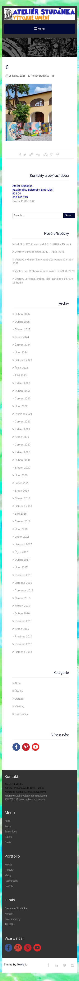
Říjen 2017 (21, 552)
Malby (8, 875)
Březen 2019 (22, 498)
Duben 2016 (22, 613)
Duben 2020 (22, 459)
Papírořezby (11, 880)
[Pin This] (57, 154)
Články (19, 691)
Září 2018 (21, 513)
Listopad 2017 (23, 544)
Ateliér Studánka (40, 75)
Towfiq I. (22, 964)
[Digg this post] (38, 154)
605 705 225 (20, 197)
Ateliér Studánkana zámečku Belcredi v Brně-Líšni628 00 (32, 189)
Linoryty (9, 870)
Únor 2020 (21, 475)
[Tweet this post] (24, 154)
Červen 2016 (22, 598)
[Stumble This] (45, 154)
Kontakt (9, 913)
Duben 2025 (22, 321)
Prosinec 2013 (23, 644)
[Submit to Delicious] (31, 154)
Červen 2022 (22, 398)
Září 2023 (21, 375)
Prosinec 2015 (23, 621)
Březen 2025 (22, 329)
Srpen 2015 (22, 628)
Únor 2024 (21, 352)
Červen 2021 (22, 421)
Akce (18, 683)
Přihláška (10, 924)
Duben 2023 (22, 390)
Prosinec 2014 (23, 636)
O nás (8, 842)
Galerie (8, 837)
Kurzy (8, 826)
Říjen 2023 (21, 367)
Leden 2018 (22, 536)
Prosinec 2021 (23, 413)
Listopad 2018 (23, 505)
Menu (41, 28)
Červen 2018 (22, 521)
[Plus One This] (51, 154)
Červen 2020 (22, 444)
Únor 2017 (21, 567)
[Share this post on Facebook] (20, 154)
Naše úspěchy (13, 919)
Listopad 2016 (23, 582)
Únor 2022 (21, 406)
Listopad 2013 (23, 651)
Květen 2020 (22, 452)
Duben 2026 (22, 314)
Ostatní (19, 698)
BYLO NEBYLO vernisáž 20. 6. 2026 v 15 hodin (43, 244)
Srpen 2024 (22, 337)
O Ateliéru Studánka (16, 908)
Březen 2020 (22, 467)
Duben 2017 (22, 559)
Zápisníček (21, 714)
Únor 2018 (21, 529)
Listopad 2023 (23, 360)
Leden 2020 (22, 482)
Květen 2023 (22, 383)
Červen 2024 (22, 344)
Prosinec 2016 (23, 575)
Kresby (8, 864)
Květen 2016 (22, 605)
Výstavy (19, 706)
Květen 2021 (22, 429)
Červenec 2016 (24, 590)
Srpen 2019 (22, 490)
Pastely (9, 886)
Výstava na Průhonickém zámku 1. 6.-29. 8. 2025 (45, 271)
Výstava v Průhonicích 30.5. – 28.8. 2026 (40, 251)
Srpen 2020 (22, 436)
